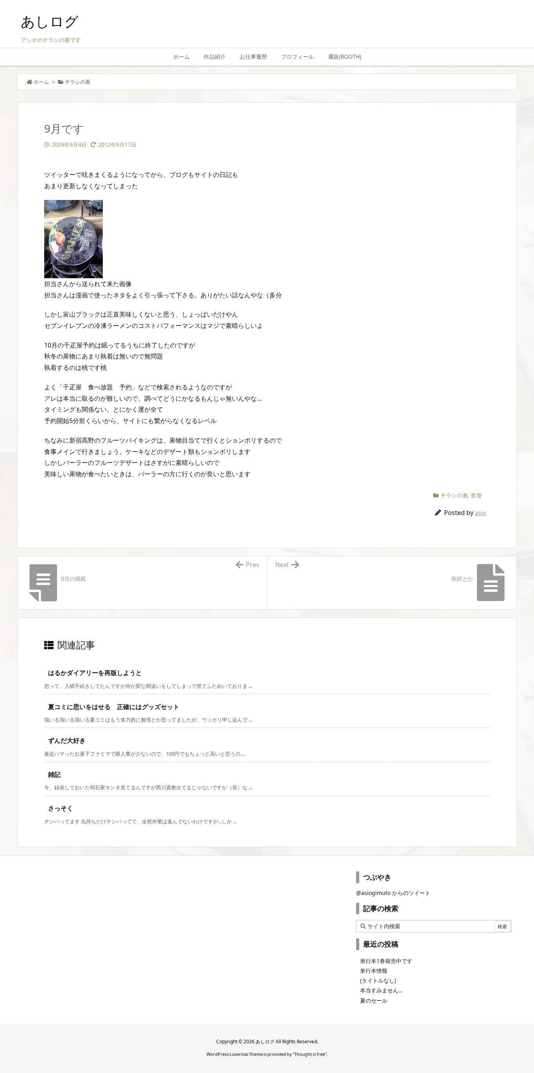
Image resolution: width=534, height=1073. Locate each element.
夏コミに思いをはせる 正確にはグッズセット (113, 706)
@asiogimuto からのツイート (393, 893)
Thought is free (309, 1054)
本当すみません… (381, 990)
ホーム (41, 81)
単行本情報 (373, 970)
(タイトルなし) (378, 980)
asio (480, 513)
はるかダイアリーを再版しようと (95, 672)
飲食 (476, 495)
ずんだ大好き (67, 740)
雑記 (54, 774)
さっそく (60, 808)
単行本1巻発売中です (386, 961)
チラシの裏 (77, 81)
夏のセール (373, 1000)
